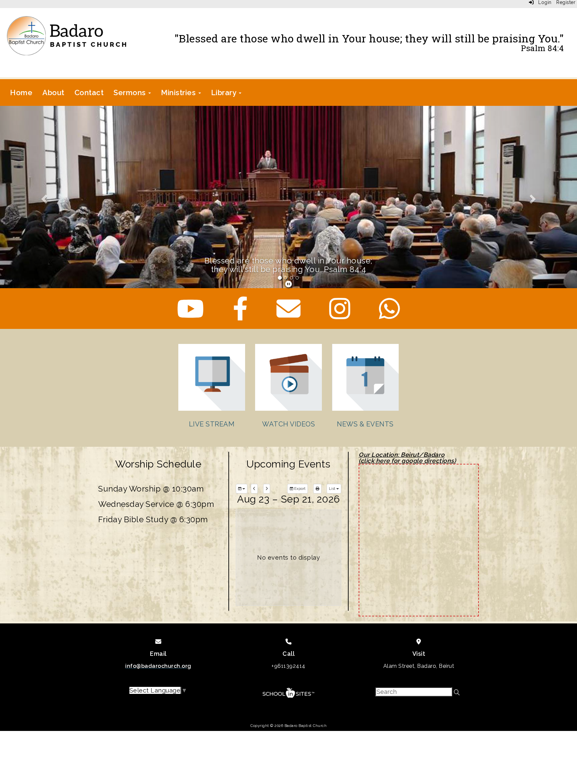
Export (299, 488)
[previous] (254, 489)
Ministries (179, 92)
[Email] (288, 315)
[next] (266, 489)
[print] (317, 489)
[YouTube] (191, 315)
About (53, 92)
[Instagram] (340, 315)
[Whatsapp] (390, 315)
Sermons (131, 92)
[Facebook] (240, 315)
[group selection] (241, 489)
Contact (89, 92)
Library (224, 92)
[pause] (288, 284)
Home (21, 92)
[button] (43, 197)
